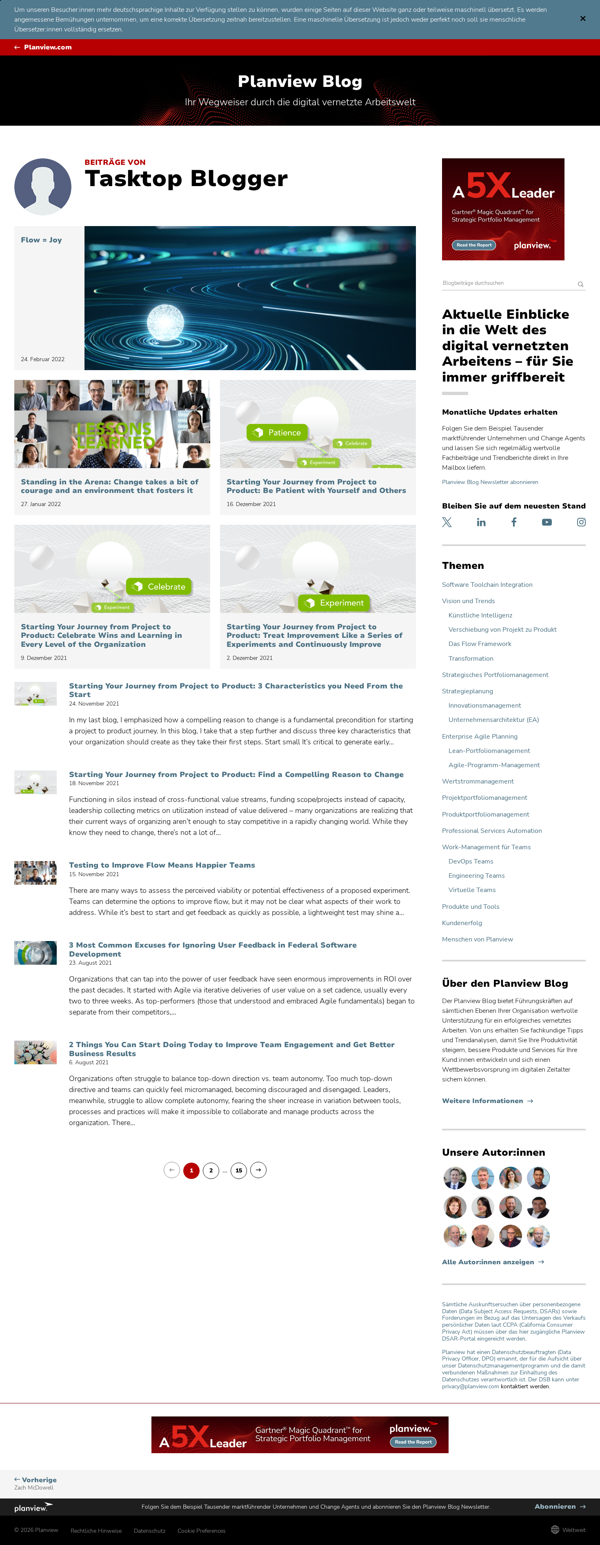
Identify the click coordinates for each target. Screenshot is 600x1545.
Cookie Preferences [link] (202, 1531)
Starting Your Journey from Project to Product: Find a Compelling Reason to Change (236, 774)
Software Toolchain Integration (487, 585)
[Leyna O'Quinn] (484, 1218)
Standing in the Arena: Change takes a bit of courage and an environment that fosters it (109, 486)
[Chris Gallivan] (484, 1247)
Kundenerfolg (462, 923)
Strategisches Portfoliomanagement (495, 675)
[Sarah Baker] (511, 1189)
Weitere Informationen (487, 1101)
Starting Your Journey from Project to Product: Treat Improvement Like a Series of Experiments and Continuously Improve (314, 636)
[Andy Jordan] (511, 1247)
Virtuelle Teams (472, 890)
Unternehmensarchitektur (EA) (494, 720)
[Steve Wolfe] (484, 1189)
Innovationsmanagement (485, 706)
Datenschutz (149, 1531)
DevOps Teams (471, 862)
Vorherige (35, 1483)
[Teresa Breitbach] (456, 1218)
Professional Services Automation (492, 831)
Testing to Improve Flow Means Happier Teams (162, 865)
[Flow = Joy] (250, 298)
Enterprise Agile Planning (480, 737)
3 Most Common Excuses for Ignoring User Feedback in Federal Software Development (213, 950)
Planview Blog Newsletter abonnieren (490, 482)
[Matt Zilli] (511, 1218)
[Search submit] (581, 285)
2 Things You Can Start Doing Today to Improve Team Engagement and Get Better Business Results (232, 1049)
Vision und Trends (468, 601)
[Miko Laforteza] (538, 1189)
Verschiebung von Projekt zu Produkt (503, 630)
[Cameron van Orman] (456, 1247)
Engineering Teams (477, 876)
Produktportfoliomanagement (485, 815)
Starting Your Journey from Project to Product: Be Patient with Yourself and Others (316, 486)
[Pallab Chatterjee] (538, 1218)
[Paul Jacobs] (538, 1247)
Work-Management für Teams (486, 847)
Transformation (471, 659)
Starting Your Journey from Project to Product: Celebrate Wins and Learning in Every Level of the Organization (101, 636)
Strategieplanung (467, 691)
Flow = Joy (41, 240)
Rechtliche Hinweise (96, 1531)
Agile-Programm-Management (494, 765)
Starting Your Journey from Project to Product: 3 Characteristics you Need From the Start (236, 690)
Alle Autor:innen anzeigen (488, 1262)
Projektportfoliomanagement (484, 798)
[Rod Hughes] (456, 1189)
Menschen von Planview (477, 939)
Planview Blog (300, 82)
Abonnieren (560, 1507)
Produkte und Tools (471, 907)
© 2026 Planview (36, 1530)
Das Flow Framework (480, 644)
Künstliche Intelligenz (480, 615)
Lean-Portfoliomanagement (489, 751)
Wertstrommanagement (478, 782)
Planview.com (48, 47)
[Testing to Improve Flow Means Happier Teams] (35, 873)
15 (239, 1171)
